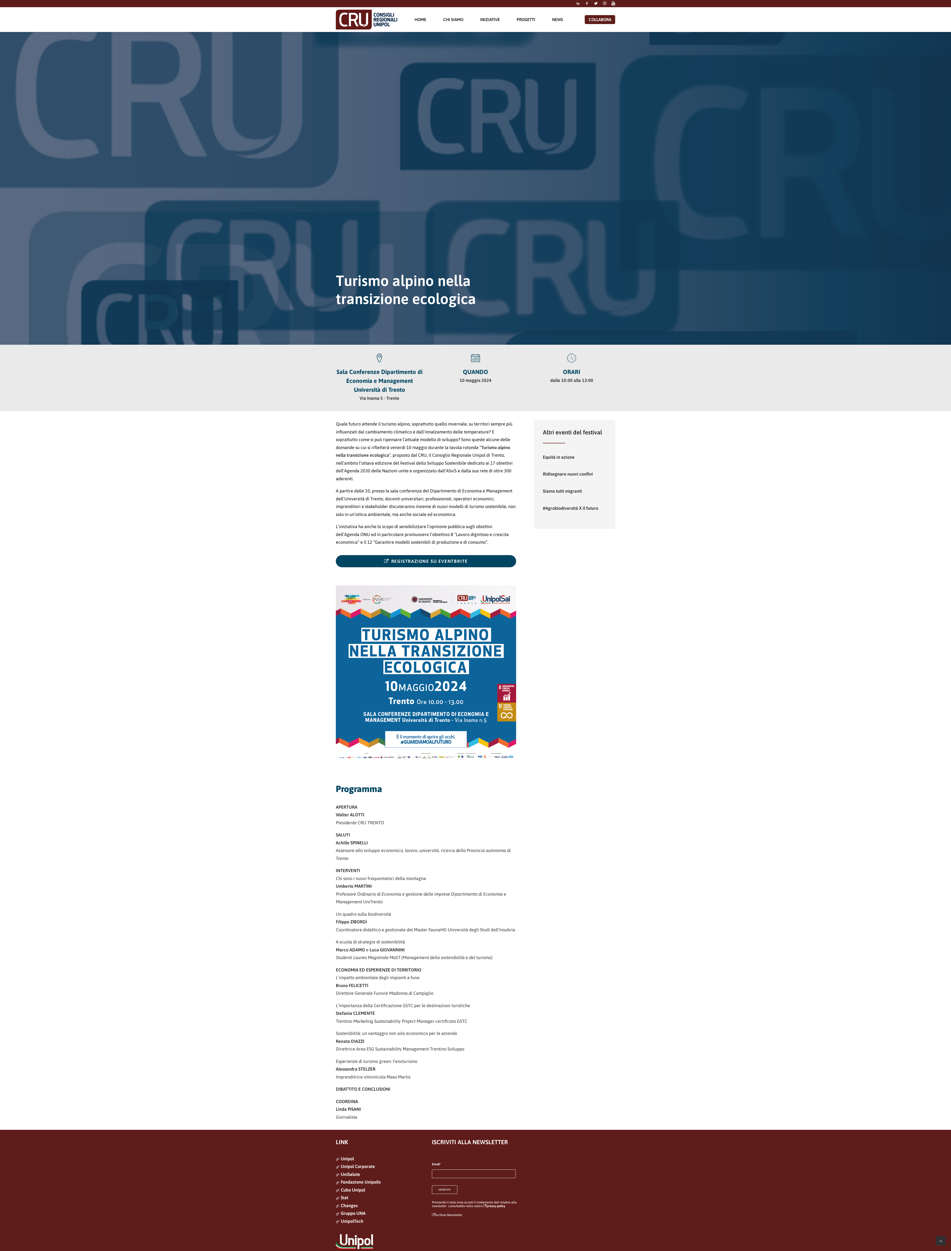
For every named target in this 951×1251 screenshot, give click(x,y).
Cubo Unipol (353, 1190)
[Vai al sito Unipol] (354, 1241)
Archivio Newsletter (448, 1215)
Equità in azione (559, 457)
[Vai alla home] (366, 19)
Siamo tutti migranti (562, 491)
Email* (436, 1164)
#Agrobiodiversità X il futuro (570, 508)
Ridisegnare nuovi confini (568, 474)
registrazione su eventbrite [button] (429, 561)
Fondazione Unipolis (361, 1182)
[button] (578, 3)
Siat (344, 1197)
